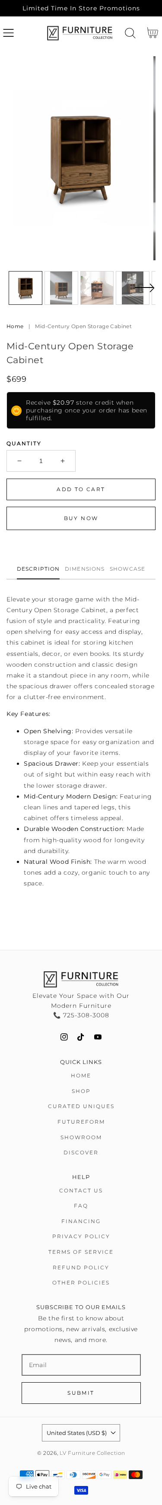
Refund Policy (81, 1267)
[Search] (130, 33)
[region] (81, 8)
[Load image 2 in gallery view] (61, 288)
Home (14, 326)
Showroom (81, 1137)
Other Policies (81, 1282)
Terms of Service (81, 1252)
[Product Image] (81, 158)
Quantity (23, 443)
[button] (8, 33)
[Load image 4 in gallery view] (132, 288)
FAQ (81, 1205)
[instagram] (64, 1037)
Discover (81, 1152)
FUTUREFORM (81, 1121)
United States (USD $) (77, 1432)
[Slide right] (144, 293)
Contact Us (81, 1190)
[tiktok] (81, 1037)
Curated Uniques (81, 1106)
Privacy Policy (81, 1236)
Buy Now (81, 518)
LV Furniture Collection (92, 1453)
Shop (81, 1091)
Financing (81, 1221)
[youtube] (97, 1037)
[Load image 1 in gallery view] (25, 288)
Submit (80, 1393)
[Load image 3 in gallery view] (97, 288)
